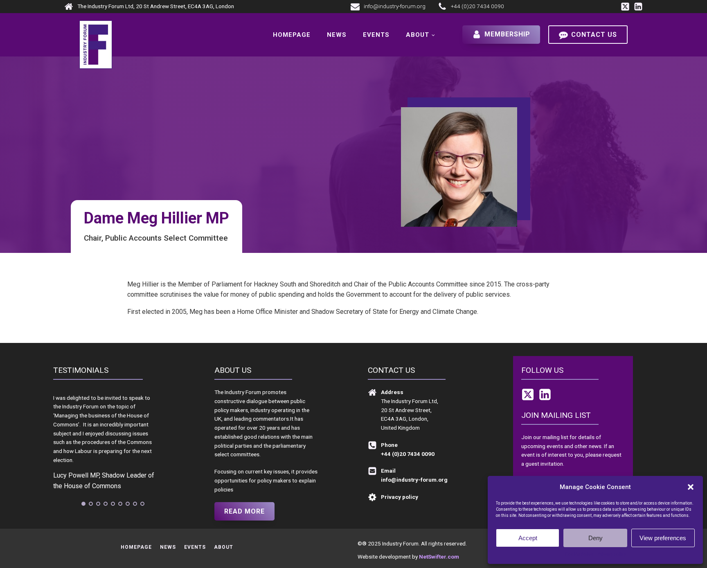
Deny (595, 537)
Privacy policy (611, 554)
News (337, 34)
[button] (691, 487)
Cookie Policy (579, 554)
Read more (244, 511)
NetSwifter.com (439, 556)
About (417, 34)
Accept (527, 537)
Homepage (292, 34)
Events (376, 34)
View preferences (662, 537)
